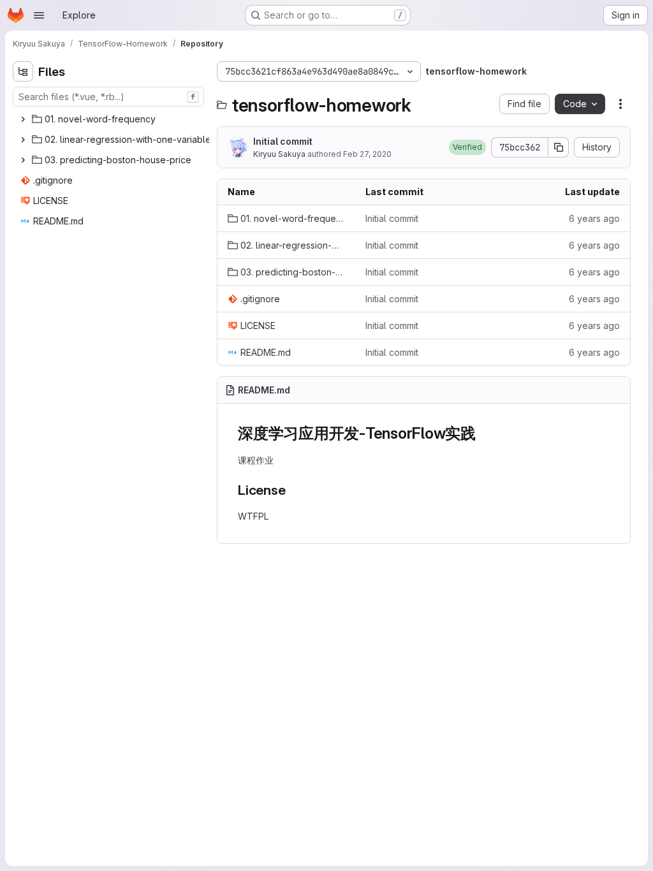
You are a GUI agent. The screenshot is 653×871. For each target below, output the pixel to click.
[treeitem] (109, 119)
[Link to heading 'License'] (293, 490)
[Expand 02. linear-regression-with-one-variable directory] (23, 139)
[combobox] (108, 96)
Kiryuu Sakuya (279, 154)
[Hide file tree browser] (23, 71)
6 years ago (594, 218)
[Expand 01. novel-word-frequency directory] (23, 119)
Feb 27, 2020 (367, 154)
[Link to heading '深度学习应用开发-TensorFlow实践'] (484, 433)
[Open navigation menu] (39, 15)
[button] (467, 147)
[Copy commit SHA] (558, 147)
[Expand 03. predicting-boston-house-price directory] (23, 160)
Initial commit (282, 141)
